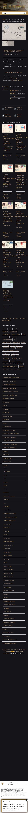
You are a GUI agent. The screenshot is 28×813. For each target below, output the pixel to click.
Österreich (17, 369)
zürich (11, 369)
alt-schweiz (16, 329)
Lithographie (6, 353)
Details (11, 155)
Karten (5, 534)
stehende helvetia (18, 363)
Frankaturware (17, 345)
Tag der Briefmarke (8, 366)
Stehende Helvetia (9, 590)
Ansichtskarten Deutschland (11, 377)
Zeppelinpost (7, 611)
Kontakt (22, 653)
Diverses (6, 492)
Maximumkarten (8, 545)
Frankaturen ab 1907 (10, 513)
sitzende (18, 361)
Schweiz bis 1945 (8, 576)
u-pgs (15, 366)
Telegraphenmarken (9, 604)
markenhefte (6, 355)
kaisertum (19, 347)
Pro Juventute (6, 358)
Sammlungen (7, 461)
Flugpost (16, 78)
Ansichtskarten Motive (9, 388)
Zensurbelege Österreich (10, 639)
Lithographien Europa (9, 437)
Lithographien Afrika (9, 430)
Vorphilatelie (6, 636)
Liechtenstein (10, 350)
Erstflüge (6, 499)
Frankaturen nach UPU (10, 517)
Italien (4, 423)
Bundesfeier (14, 337)
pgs (18, 355)
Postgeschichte (7, 458)
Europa (5, 405)
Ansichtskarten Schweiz (10, 395)
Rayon (5, 562)
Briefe (12, 78)
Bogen (5, 482)
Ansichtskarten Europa (9, 381)
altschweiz (5, 331)
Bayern (18, 334)
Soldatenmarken (8, 583)
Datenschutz (16, 653)
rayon (20, 358)
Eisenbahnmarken (9, 496)
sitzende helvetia (7, 363)
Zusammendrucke (9, 618)
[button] (26, 783)
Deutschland (16, 342)
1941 (12, 80)
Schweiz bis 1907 (8, 573)
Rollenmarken (8, 566)
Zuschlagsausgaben (9, 622)
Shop (3, 19)
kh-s (4, 350)
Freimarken (6, 347)
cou (14, 339)
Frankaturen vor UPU (10, 520)
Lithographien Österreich (10, 444)
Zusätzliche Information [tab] (5, 88)
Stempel (6, 594)
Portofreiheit (7, 552)
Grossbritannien (7, 416)
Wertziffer (5, 369)
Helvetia (12, 347)
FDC (4, 345)
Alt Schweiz (7, 471)
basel (13, 334)
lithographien (14, 353)
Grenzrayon (7, 527)
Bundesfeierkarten (8, 398)
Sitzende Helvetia (9, 580)
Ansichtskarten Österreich (10, 391)
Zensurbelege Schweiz (9, 643)
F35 (19, 80)
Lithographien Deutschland (11, 433)
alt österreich (13, 331)
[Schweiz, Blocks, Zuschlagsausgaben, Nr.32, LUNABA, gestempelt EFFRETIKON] (7, 168)
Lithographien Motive (9, 440)
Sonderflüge (7, 587)
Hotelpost (6, 531)
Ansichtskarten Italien (9, 384)
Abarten (6, 468)
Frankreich (6, 412)
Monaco (5, 451)
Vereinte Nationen (8, 632)
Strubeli (6, 597)
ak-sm (10, 329)
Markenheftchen (8, 541)
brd (8, 337)
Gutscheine (6, 419)
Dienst (5, 489)
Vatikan (5, 629)
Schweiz (5, 465)
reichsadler (5, 361)
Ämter (5, 475)
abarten (5, 329)
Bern (4, 337)
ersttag (23, 342)
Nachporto (7, 548)
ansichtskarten (6, 334)
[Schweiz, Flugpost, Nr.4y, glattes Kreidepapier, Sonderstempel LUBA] (7, 284)
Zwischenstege (8, 625)
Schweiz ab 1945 (8, 569)
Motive (13, 355)
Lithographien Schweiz (9, 447)
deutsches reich (7, 342)
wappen (21, 366)
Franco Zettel (7, 510)
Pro (21, 80)
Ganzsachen (7, 524)
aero (15, 80)
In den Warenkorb (6, 156)
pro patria (14, 358)
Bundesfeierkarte (7, 339)
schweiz (12, 361)
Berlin (23, 334)
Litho (17, 350)
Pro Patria (6, 559)
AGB (11, 653)
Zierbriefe (6, 615)
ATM (5, 478)
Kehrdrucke (7, 538)
